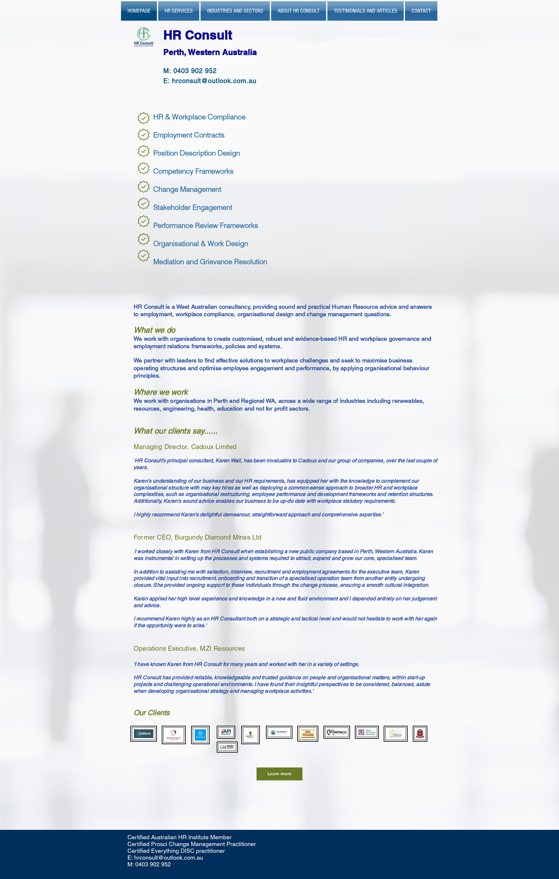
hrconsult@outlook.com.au (214, 81)
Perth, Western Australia (210, 52)
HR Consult (199, 34)
